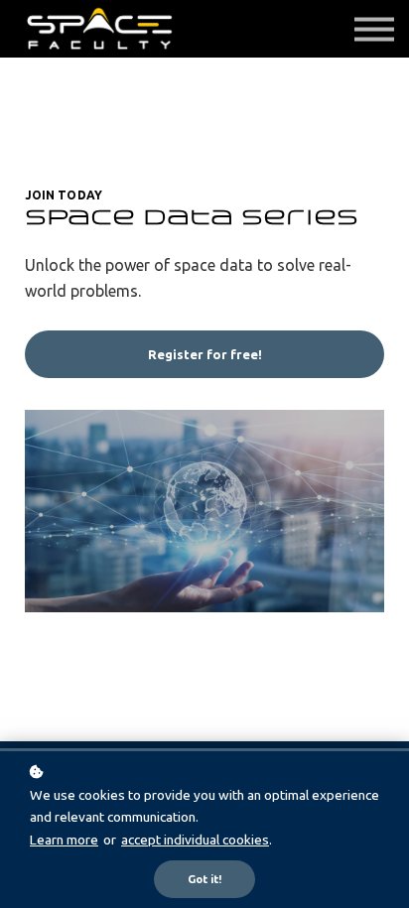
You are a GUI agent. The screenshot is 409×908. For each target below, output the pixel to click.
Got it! (204, 879)
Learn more (64, 839)
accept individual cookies (195, 839)
